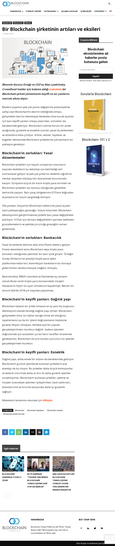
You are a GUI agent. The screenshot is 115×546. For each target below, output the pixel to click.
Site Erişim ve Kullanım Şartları (91, 543)
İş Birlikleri (86, 11)
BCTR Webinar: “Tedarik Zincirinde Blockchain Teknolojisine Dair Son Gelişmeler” (37, 480)
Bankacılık (7, 23)
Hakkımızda (15, 11)
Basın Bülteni (8, 470)
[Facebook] (5, 432)
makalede (55, 89)
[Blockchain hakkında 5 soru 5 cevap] (13, 463)
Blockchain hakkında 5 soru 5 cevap (11, 477)
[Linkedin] (26, 432)
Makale (28, 23)
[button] (109, 3)
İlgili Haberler (11, 448)
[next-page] (9, 496)
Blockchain (18, 23)
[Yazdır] (40, 432)
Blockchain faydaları (35, 410)
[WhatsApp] (19, 432)
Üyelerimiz (99, 11)
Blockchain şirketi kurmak (13, 414)
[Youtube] (101, 528)
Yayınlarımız (50, 11)
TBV (47, 533)
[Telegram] (46, 432)
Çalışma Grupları (69, 11)
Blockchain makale (55, 410)
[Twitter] (12, 432)
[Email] (33, 432)
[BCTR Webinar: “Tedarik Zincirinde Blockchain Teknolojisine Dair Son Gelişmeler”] (38, 463)
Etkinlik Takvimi (33, 11)
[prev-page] (4, 496)
